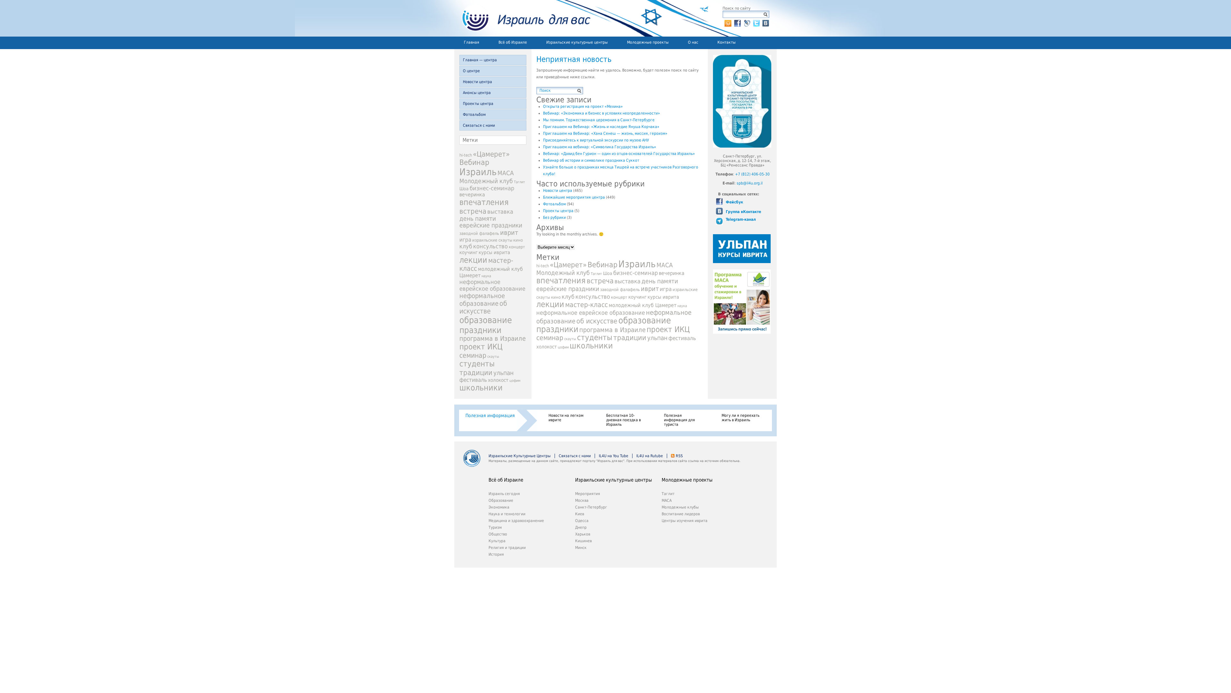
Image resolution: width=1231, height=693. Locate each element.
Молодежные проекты (648, 42)
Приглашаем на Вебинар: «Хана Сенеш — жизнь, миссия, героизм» (605, 133)
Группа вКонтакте (742, 212)
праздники (480, 330)
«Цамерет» (491, 154)
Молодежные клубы (680, 507)
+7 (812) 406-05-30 (752, 174)
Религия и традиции (507, 547)
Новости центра (477, 82)
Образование (501, 500)
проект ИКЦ (481, 346)
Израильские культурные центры (577, 42)
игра (465, 239)
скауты (493, 357)
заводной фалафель (479, 233)
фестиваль (473, 380)
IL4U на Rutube (649, 456)
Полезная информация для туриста (679, 420)
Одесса (582, 520)
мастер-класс (586, 305)
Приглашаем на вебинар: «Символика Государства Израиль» (599, 147)
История (496, 554)
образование (485, 320)
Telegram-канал (740, 219)
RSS (679, 456)
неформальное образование (482, 299)
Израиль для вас (522, 18)
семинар (472, 355)
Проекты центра (478, 103)
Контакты (726, 42)
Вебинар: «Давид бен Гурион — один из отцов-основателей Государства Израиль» (619, 153)
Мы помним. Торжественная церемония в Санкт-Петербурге (599, 120)
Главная (471, 42)
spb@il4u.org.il (750, 183)
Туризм (495, 527)
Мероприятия (587, 494)
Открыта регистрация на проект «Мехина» (583, 106)
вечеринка (472, 195)
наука (486, 276)
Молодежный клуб (486, 181)
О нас (693, 42)
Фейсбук (733, 202)
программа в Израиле (492, 338)
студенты (477, 363)
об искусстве (483, 307)
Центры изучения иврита (685, 520)
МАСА (506, 172)
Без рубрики (554, 217)
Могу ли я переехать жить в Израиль (740, 417)
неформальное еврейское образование (492, 285)
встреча (472, 211)
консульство (490, 246)
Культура (497, 541)
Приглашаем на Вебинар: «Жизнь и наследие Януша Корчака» (601, 126)
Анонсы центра (477, 92)
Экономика (499, 507)
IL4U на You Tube (613, 456)
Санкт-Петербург (591, 507)
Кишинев (583, 541)
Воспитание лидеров (681, 514)
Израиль (478, 172)
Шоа (464, 188)
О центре (471, 71)
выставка (500, 211)
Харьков (582, 534)
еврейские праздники (490, 225)
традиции (475, 372)
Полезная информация (490, 415)
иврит (509, 232)
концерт (517, 246)
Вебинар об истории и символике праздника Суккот (591, 160)
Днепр (581, 527)
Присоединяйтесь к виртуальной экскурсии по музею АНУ (596, 140)
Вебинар (474, 162)
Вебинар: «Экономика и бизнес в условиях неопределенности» (601, 113)
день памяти (477, 218)
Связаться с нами (479, 125)
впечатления (484, 202)
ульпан (503, 373)
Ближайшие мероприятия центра (574, 197)
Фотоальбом (474, 114)
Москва (582, 500)
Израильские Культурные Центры (520, 456)
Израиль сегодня (504, 494)
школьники (481, 387)
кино (518, 240)
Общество (498, 534)
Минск (581, 547)
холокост (498, 380)
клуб (465, 246)
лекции (473, 260)
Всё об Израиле (512, 42)
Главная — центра (480, 60)
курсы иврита (494, 252)
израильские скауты (492, 240)
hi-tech (465, 155)
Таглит (519, 182)
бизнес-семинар (492, 188)
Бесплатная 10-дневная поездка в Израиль (623, 420)
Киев (579, 514)
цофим (514, 380)
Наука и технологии (507, 514)
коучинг (468, 252)
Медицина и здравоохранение (516, 520)
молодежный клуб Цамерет (642, 305)
